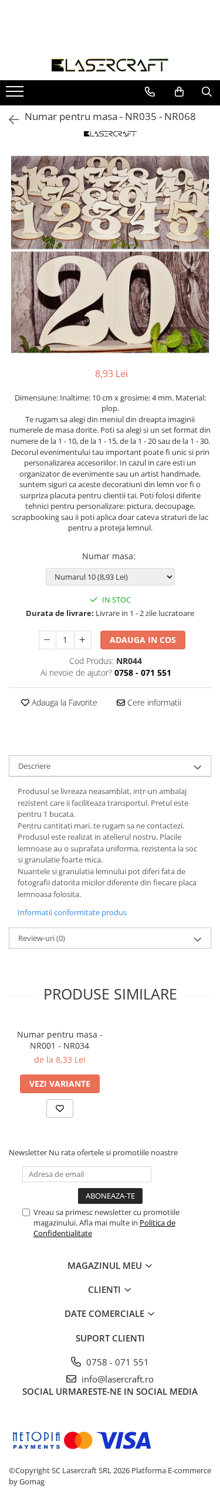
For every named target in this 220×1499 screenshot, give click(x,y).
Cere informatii (153, 702)
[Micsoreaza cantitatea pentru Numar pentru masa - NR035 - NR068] (47, 640)
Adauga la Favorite (63, 702)
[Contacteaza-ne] (150, 92)
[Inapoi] (9, 120)
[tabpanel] (110, 254)
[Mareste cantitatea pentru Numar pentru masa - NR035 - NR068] (83, 640)
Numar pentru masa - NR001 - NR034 (60, 1040)
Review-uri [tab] (41, 938)
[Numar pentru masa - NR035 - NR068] (110, 254)
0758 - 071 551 (116, 1362)
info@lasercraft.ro (116, 1379)
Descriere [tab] (34, 766)
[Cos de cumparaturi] (179, 92)
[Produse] (16, 95)
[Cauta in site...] (207, 92)
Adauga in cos (143, 639)
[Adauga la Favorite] (59, 1108)
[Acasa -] (110, 65)
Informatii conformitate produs (72, 912)
